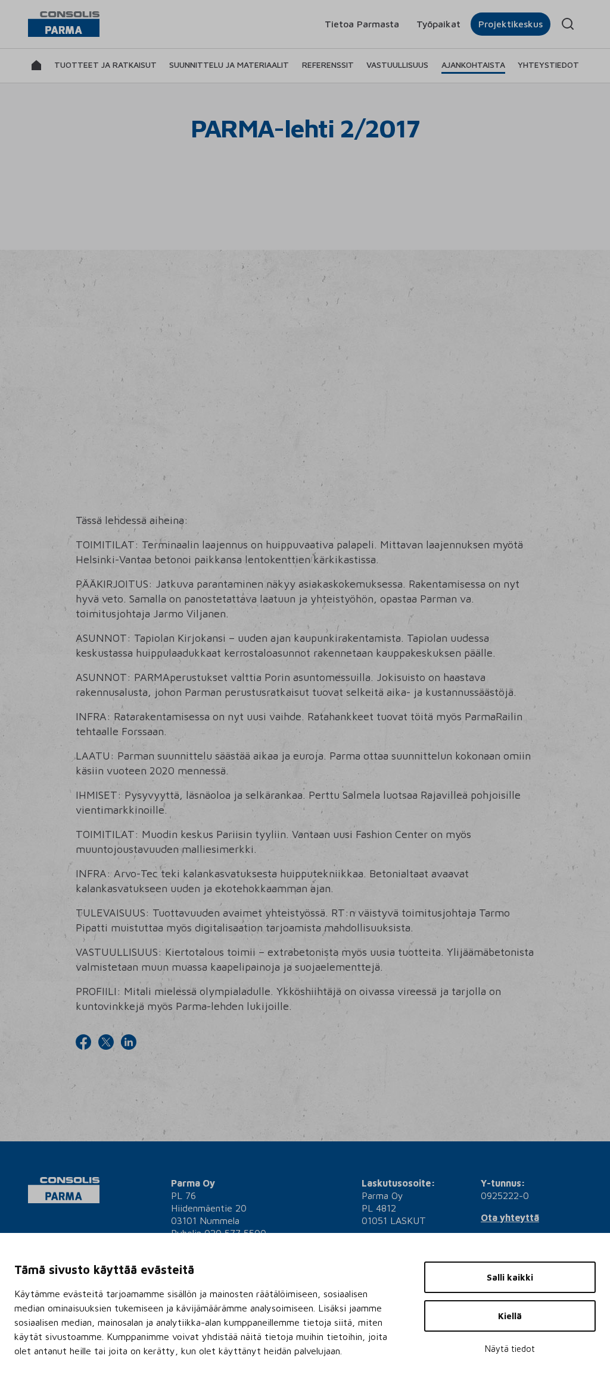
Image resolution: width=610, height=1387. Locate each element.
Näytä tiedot (510, 1349)
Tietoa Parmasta (362, 23)
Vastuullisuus (397, 64)
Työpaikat (438, 23)
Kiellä (510, 1316)
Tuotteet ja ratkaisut (105, 64)
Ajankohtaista (473, 64)
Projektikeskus (510, 23)
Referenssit (328, 64)
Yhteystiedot (548, 64)
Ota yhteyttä (510, 1217)
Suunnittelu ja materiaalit (229, 64)
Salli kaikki (510, 1277)
